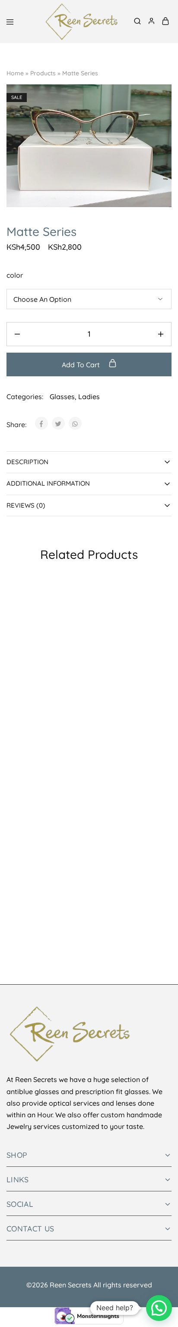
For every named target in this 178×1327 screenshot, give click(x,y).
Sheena (101, 680)
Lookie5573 (107, 798)
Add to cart (82, 364)
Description (27, 462)
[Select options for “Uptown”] (159, 835)
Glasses (62, 396)
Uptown (101, 916)
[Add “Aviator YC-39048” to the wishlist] (76, 625)
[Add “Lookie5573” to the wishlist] (159, 743)
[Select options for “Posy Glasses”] (76, 716)
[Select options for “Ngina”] (76, 835)
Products (43, 73)
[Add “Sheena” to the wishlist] (159, 625)
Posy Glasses (27, 798)
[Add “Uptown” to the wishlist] (159, 862)
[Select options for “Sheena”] (159, 598)
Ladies (89, 396)
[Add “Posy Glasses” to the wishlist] (76, 743)
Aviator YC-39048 (34, 680)
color (14, 275)
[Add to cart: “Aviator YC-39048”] (76, 598)
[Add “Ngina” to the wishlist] (76, 862)
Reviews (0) (25, 505)
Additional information (48, 483)
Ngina (16, 916)
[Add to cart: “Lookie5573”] (159, 716)
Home (15, 73)
